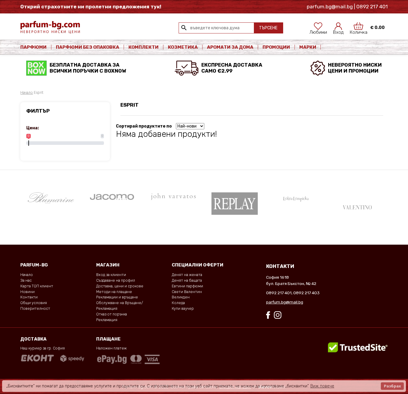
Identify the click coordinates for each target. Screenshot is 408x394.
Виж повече (322, 386)
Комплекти (143, 47)
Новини (27, 291)
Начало (26, 92)
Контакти (29, 297)
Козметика (183, 47)
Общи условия (33, 303)
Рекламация (106, 320)
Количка (358, 30)
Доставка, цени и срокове (119, 286)
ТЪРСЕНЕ (268, 27)
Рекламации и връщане (117, 297)
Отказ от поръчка (111, 314)
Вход (338, 30)
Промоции (276, 47)
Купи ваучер (183, 308)
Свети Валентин (187, 291)
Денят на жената (187, 274)
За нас (26, 280)
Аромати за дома (230, 47)
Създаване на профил (115, 280)
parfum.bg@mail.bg (284, 302)
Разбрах (392, 386)
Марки (308, 47)
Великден (181, 297)
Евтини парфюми (187, 286)
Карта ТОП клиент (36, 286)
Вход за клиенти (111, 274)
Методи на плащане (114, 291)
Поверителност (35, 308)
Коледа (178, 303)
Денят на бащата (187, 280)
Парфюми (33, 47)
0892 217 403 (306, 292)
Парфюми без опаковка (87, 47)
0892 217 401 (279, 292)
